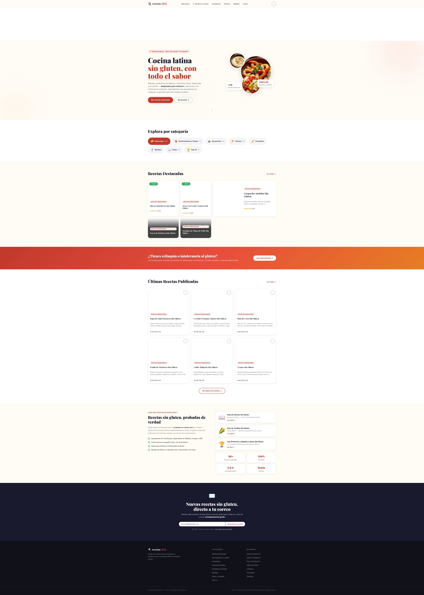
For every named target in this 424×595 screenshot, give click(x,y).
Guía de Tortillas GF (254, 558)
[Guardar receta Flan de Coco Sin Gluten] (273, 293)
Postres (227, 4)
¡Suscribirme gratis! (235, 524)
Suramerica (216, 561)
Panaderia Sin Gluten (219, 569)
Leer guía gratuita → (264, 258)
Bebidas (237, 4)
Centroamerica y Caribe (220, 558)
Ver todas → (271, 174)
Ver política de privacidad (223, 529)
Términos (250, 576)
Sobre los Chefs (252, 565)
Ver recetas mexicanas (160, 100)
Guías (245, 4)
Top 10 (214, 580)
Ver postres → (183, 100)
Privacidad (250, 573)
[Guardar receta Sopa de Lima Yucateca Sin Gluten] (185, 293)
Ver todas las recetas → (212, 391)
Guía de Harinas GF (253, 554)
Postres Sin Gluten (218, 565)
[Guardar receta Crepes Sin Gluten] (273, 341)
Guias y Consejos (218, 576)
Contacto (250, 569)
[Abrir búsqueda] (274, 4)
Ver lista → (230, 447)
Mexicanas (185, 4)
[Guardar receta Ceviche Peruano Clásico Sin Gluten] (229, 293)
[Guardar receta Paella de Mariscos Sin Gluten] (185, 341)
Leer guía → (231, 420)
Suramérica (216, 4)
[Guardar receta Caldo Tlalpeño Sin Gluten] (229, 341)
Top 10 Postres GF (253, 561)
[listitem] (159, 141)
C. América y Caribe (200, 4)
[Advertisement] (212, 24)
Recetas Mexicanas (219, 554)
